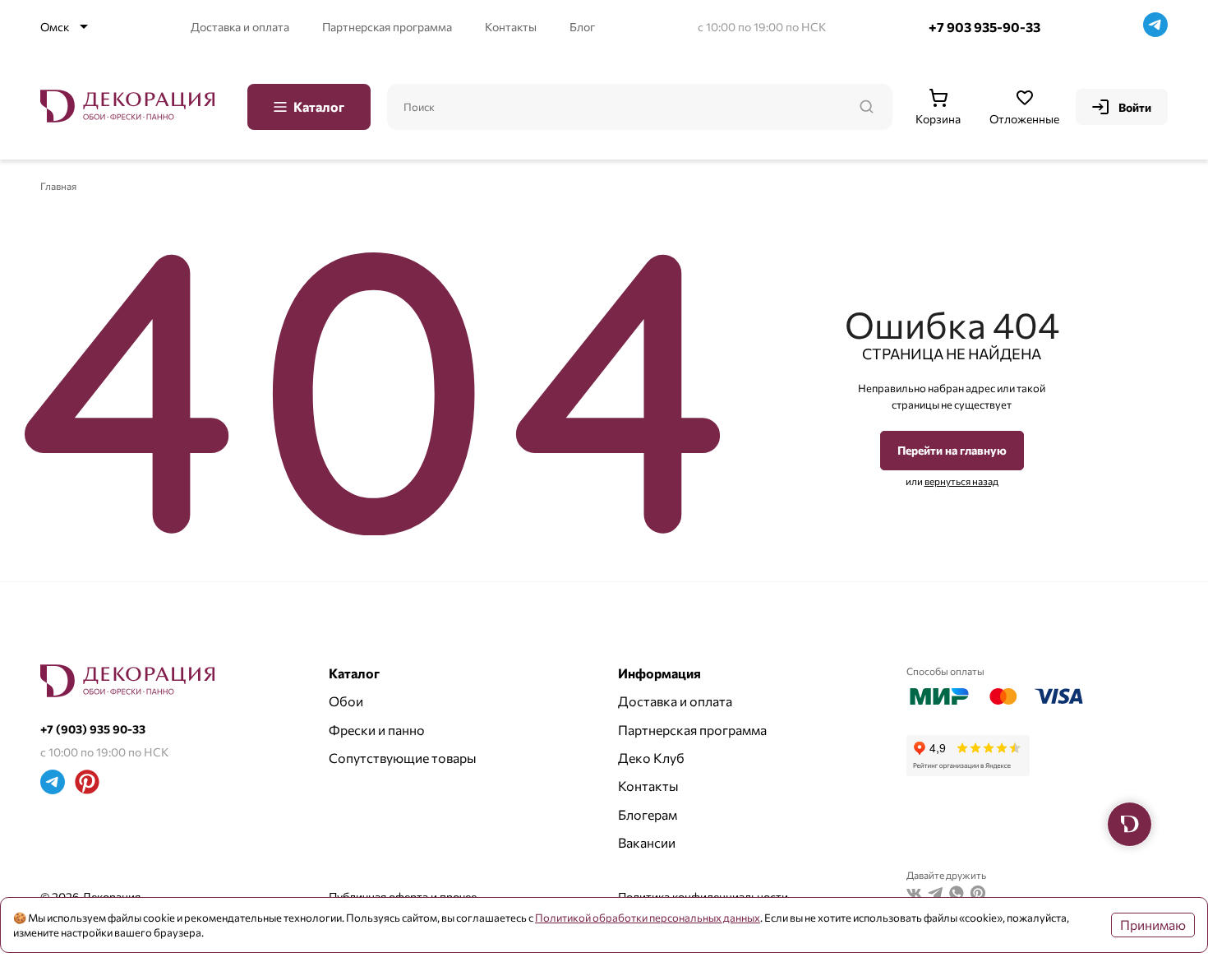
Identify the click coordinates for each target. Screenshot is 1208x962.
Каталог (318, 106)
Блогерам (647, 814)
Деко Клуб (651, 757)
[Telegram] (1155, 26)
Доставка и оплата (240, 27)
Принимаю (1153, 924)
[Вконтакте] (913, 895)
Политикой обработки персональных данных (647, 917)
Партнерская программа (387, 27)
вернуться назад (961, 481)
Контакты (511, 27)
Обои (346, 701)
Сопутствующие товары (403, 757)
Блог (582, 27)
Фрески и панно (377, 730)
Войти (1134, 107)
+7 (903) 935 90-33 (92, 729)
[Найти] (866, 107)
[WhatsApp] (956, 895)
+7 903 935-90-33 (984, 27)
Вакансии (646, 842)
